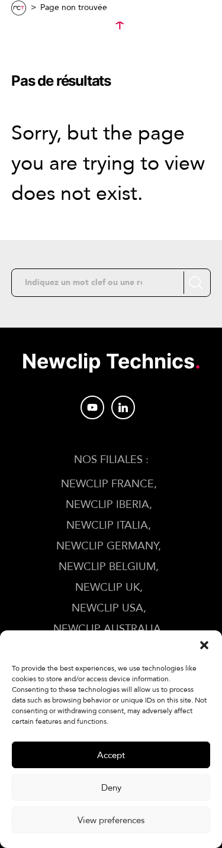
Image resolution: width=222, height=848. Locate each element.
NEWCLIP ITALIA (107, 525)
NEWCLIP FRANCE (107, 484)
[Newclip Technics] (111, 26)
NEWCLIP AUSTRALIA (107, 629)
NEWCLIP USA (107, 608)
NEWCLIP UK (107, 587)
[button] (204, 645)
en (191, 40)
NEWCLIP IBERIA (107, 504)
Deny (111, 788)
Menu (50, 26)
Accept (111, 755)
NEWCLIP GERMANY (107, 546)
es (190, 54)
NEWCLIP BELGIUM (107, 566)
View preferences (111, 820)
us (191, 68)
